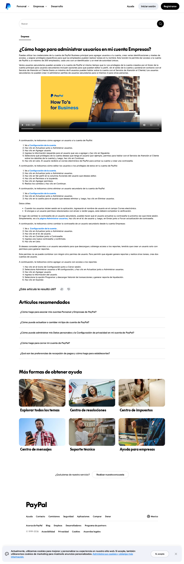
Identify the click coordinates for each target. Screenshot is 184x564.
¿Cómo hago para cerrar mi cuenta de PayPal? (45, 343)
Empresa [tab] (25, 36)
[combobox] (92, 23)
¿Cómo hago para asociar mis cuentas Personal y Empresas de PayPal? (58, 311)
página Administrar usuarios (54, 218)
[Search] (160, 23)
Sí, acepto (159, 554)
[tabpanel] (90, 164)
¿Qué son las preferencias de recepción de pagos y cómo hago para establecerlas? (65, 353)
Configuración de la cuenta (42, 145)
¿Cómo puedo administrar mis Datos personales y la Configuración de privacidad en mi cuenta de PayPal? (77, 332)
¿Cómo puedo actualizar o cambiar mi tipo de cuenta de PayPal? (54, 322)
